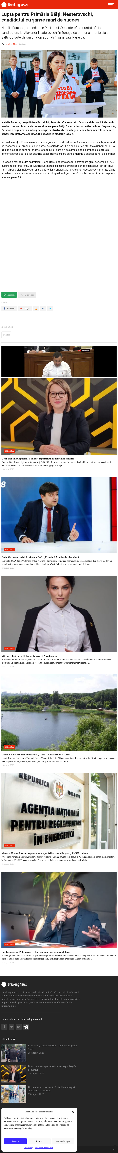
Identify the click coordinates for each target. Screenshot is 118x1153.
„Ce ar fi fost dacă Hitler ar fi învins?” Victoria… (29, 656)
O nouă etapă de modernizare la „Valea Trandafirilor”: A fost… (37, 754)
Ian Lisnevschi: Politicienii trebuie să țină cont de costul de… (36, 951)
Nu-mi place (28, 295)
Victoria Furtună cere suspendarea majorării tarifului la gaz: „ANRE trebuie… (46, 853)
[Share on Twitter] (50, 308)
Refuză (39, 1141)
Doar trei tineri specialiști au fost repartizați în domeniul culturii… (39, 458)
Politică (6, 335)
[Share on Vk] (43, 308)
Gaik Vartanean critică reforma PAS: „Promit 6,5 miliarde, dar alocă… (41, 557)
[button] (72, 1111)
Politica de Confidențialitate (44, 1148)
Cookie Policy (28, 1148)
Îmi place (10, 295)
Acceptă (15, 1141)
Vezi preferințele (63, 1141)
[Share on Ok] (36, 308)
